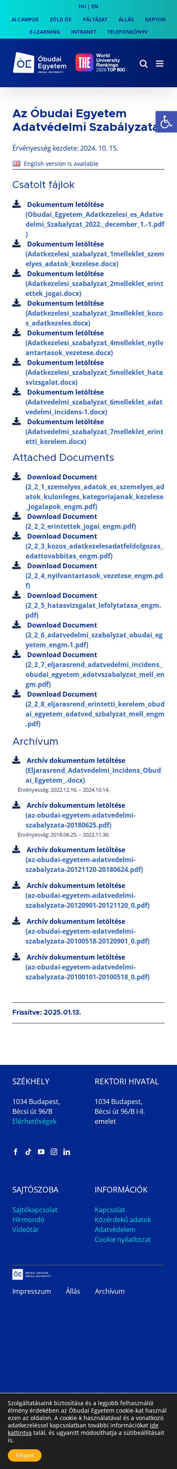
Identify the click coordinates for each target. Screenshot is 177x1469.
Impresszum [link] (31, 1291)
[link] (166, 121)
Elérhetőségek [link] (34, 1121)
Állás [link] (73, 1291)
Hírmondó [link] (28, 1219)
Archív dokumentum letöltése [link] (93, 770)
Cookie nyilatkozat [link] (123, 1239)
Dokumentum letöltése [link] (95, 219)
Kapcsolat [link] (110, 1209)
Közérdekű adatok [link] (123, 1219)
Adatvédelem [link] (115, 1229)
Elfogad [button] (24, 1455)
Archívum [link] (110, 1291)
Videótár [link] (25, 1229)
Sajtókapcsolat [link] (35, 1209)
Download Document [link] (95, 491)
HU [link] (82, 6)
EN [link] (94, 6)
